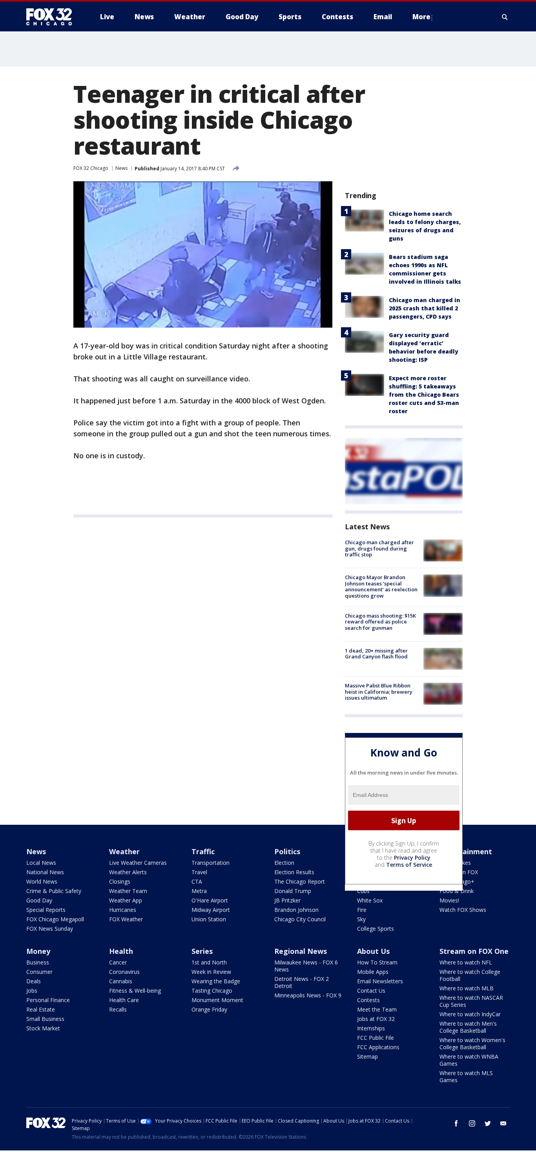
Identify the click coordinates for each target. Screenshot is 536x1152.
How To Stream (377, 962)
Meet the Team (377, 1009)
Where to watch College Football (469, 975)
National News (45, 872)
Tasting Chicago (211, 990)
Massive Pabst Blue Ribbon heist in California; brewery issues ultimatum (378, 691)
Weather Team (128, 891)
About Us (373, 951)
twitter (487, 1123)
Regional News (300, 951)
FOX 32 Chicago (90, 168)
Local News (41, 862)
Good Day (39, 900)
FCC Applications (378, 1047)
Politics (287, 851)
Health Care (124, 1000)
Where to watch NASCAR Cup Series (471, 1001)
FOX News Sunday (49, 928)
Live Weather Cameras (138, 862)
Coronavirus (124, 971)
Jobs (31, 990)
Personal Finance (48, 1000)
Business (37, 962)
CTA (196, 881)
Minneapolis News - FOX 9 (307, 995)
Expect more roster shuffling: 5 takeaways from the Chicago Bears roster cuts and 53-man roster (424, 394)
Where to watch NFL (465, 962)
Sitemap (367, 1056)
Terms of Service (409, 864)
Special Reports (46, 909)
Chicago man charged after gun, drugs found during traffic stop (379, 548)
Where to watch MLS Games (466, 1076)
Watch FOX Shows (462, 909)
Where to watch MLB (466, 988)
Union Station (208, 919)
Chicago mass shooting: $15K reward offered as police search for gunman (380, 621)
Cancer (118, 962)
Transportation (210, 862)
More (421, 16)
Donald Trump (292, 891)
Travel (199, 872)
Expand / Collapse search (505, 17)
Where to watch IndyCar (470, 1014)
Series (202, 951)
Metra (199, 891)
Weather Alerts (128, 872)
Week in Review (211, 971)
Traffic (203, 851)
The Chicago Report (299, 881)
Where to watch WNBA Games (468, 1060)
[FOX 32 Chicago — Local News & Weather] (52, 16)
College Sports (375, 928)
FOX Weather (126, 919)
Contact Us (371, 990)
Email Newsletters (380, 981)
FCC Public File (375, 1037)
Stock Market (43, 1028)
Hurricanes (122, 909)
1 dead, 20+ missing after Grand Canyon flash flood (376, 653)
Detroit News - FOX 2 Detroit (301, 982)
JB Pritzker (287, 900)
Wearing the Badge (215, 981)
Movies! (449, 900)
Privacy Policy (412, 857)
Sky (361, 919)
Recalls (118, 1009)
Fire (361, 909)
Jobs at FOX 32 (376, 1019)
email (503, 1123)
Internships (371, 1028)
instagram (472, 1123)
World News (41, 881)
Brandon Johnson (296, 909)
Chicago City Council (300, 919)
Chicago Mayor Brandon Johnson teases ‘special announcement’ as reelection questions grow (381, 586)
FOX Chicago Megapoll (55, 919)
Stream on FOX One (474, 951)
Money (38, 951)
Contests (368, 1000)
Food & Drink (456, 891)
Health (121, 951)
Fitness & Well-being (135, 990)
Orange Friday (209, 1009)
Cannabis (120, 981)
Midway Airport (210, 909)
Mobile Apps (372, 971)
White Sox (370, 900)
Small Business (45, 1019)
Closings (119, 881)
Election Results (294, 872)
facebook (456, 1123)
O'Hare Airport (209, 900)
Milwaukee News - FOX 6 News (306, 966)
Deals (33, 981)
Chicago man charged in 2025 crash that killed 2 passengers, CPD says (424, 308)
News (121, 168)
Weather (124, 851)
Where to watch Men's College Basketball (468, 1027)
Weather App (125, 900)
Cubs (363, 891)
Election (284, 862)
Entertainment (465, 851)
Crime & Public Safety (53, 891)
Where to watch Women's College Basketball (472, 1043)
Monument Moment (217, 1000)
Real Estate (40, 1009)
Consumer (39, 971)
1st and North (209, 962)
